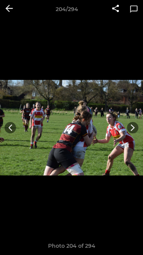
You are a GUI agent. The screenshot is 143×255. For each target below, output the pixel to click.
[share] (115, 9)
